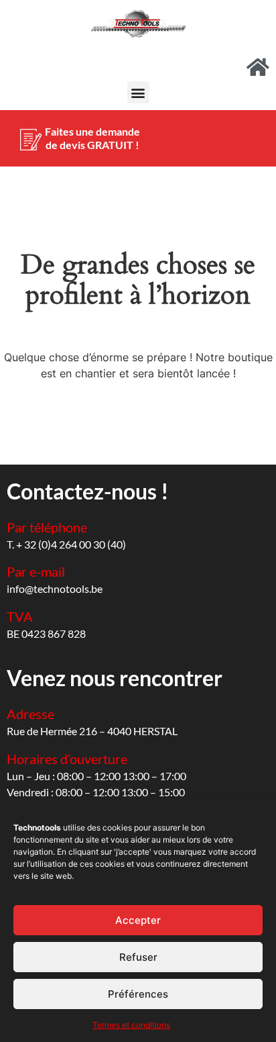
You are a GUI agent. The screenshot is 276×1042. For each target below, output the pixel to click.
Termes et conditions (131, 1025)
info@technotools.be (54, 588)
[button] (138, 92)
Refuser (138, 957)
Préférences (138, 994)
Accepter (138, 920)
